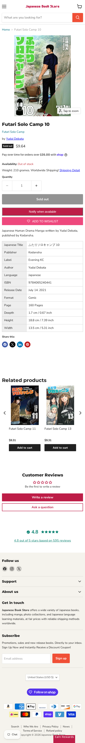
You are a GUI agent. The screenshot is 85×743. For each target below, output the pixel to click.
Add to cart (24, 447)
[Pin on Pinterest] (27, 344)
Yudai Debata (15, 139)
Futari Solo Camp (13, 132)
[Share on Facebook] (5, 344)
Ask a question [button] (42, 507)
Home (6, 29)
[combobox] (37, 17)
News (66, 726)
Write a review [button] (42, 497)
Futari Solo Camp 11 (22, 429)
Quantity (7, 177)
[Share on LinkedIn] (20, 344)
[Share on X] (12, 344)
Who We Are (30, 726)
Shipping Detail (70, 170)
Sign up (61, 658)
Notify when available (42, 211)
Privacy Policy (50, 726)
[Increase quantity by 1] (36, 186)
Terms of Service (32, 731)
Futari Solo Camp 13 (57, 429)
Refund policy (54, 731)
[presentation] (5, 413)
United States (41, 677)
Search (15, 726)
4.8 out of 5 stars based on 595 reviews (42, 540)
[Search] (77, 17)
